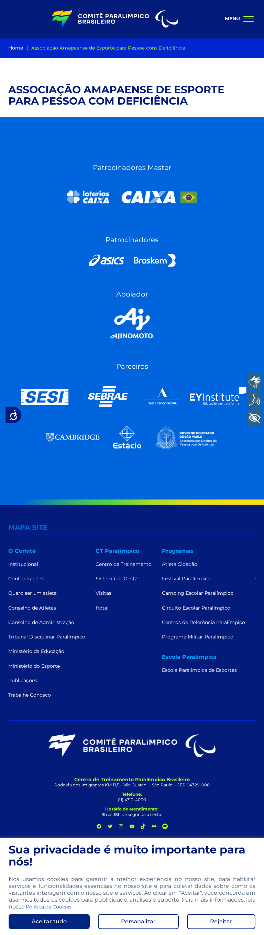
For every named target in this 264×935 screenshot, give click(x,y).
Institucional (23, 564)
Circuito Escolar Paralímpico (196, 608)
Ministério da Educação (36, 651)
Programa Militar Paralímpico (197, 637)
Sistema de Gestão (118, 579)
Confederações (26, 579)
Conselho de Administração (41, 622)
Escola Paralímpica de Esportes (199, 670)
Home (15, 48)
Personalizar (138, 921)
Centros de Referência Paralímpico (203, 622)
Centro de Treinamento (124, 564)
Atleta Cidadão (179, 564)
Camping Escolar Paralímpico (197, 593)
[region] (132, 886)
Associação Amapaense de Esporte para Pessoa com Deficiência (108, 48)
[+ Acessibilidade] (254, 418)
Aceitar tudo (49, 921)
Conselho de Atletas (32, 608)
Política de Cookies (49, 907)
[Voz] (254, 400)
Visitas (103, 593)
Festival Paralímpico (186, 579)
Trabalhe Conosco (29, 695)
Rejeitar (221, 921)
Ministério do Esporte (34, 666)
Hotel (102, 608)
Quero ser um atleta (32, 593)
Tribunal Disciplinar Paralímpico (46, 637)
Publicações (22, 680)
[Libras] (254, 382)
